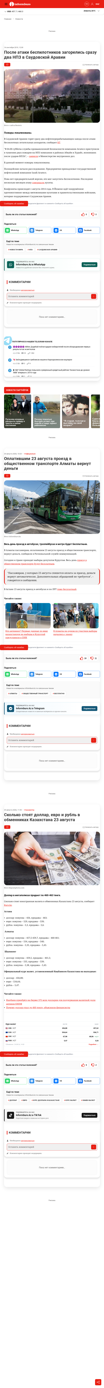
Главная (7, 19)
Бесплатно (59, 694)
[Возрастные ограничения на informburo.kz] (86, 4)
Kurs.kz (8, 905)
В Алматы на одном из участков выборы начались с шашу (75, 633)
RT (58, 142)
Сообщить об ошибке (14, 203)
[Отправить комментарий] (93, 296)
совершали (38, 182)
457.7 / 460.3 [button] (15, 11)
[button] (92, 10)
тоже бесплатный (66, 589)
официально (30, 454)
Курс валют (71, 1100)
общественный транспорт (35, 694)
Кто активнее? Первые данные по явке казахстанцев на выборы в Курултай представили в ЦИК (26, 634)
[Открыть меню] (6, 4)
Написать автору (92, 65)
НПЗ (30, 250)
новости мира (16, 250)
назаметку (30, 810)
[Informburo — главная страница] (20, 4)
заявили (33, 156)
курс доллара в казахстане (46, 1100)
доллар (13, 1100)
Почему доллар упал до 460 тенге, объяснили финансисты (38, 1007)
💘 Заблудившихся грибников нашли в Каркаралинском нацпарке (42, 360)
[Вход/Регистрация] (92, 4)
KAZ (97, 4)
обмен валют (88, 1100)
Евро (25, 1100)
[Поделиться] (98, 1382)
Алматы (13, 694)
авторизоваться (27, 290)
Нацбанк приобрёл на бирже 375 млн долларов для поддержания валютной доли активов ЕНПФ (50, 1002)
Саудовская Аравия (47, 250)
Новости (19, 19)
